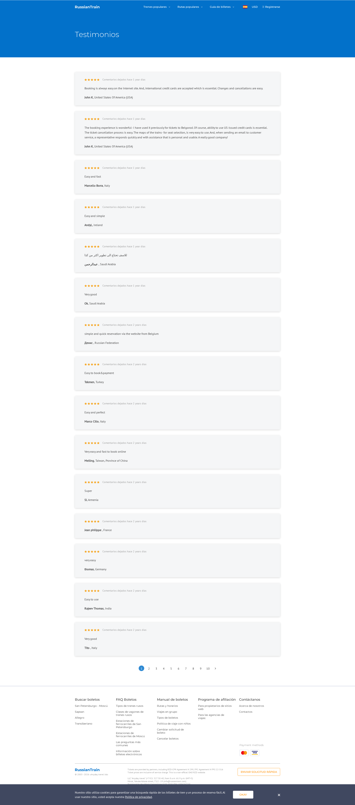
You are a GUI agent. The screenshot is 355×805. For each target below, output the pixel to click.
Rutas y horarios (167, 706)
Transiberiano (83, 723)
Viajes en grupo (167, 711)
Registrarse (272, 7)
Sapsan (79, 711)
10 (208, 668)
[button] (245, 6)
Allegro (79, 717)
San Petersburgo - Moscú (91, 706)
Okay (243, 794)
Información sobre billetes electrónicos (129, 753)
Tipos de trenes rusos (129, 706)
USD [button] (255, 7)
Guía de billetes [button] (220, 7)
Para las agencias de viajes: (211, 716)
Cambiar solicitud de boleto (170, 731)
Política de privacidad (138, 797)
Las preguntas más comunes (128, 743)
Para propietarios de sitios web (215, 707)
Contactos (245, 711)
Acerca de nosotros (251, 706)
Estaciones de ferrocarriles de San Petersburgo (128, 724)
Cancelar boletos (168, 738)
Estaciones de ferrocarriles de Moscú (130, 734)
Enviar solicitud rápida (259, 772)
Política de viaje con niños (174, 723)
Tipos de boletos (167, 717)
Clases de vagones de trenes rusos (129, 713)
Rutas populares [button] (189, 7)
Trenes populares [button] (155, 7)
